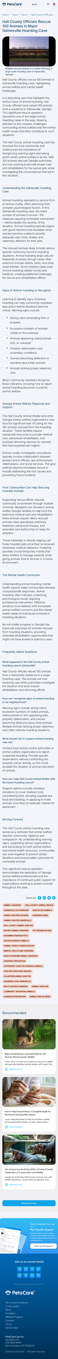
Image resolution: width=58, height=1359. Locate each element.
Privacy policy (12, 1306)
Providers (10, 1313)
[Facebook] (19, 1269)
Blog (34, 4)
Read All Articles (29, 1203)
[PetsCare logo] (12, 4)
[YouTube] (32, 1269)
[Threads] (38, 1275)
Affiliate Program (14, 1316)
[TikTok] (38, 1269)
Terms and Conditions (16, 1302)
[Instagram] (25, 1269)
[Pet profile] (48, 4)
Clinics (8, 1324)
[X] (25, 1275)
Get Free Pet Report (43, 1246)
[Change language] (54, 4)
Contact (9, 1320)
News (15, 14)
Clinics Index (11, 1327)
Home (5, 14)
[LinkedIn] (32, 1275)
